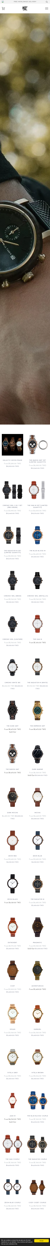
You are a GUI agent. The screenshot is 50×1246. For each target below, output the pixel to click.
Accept (41, 1241)
